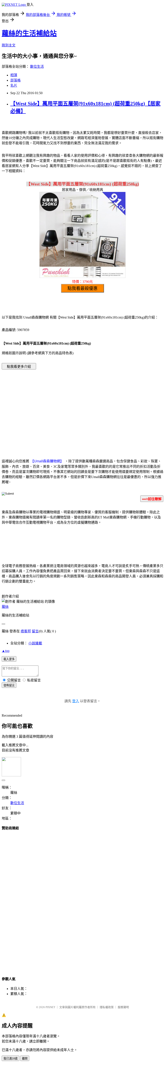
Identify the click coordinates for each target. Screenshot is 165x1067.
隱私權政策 (107, 1007)
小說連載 (35, 643)
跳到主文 (8, 45)
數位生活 (37, 66)
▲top (5, 651)
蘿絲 (5, 607)
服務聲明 (123, 1007)
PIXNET (50, 1007)
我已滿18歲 (10, 1058)
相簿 (13, 75)
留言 (35, 631)
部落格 (15, 80)
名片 (13, 85)
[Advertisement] (46, 407)
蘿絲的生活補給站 (29, 33)
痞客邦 (26, 631)
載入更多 (9, 659)
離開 (25, 1058)
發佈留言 (9, 685)
